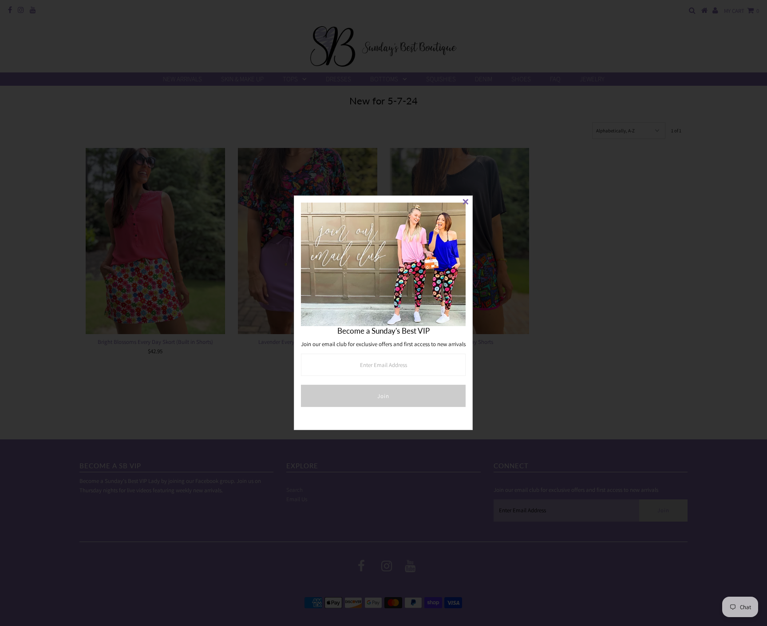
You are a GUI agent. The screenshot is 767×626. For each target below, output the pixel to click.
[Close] (465, 202)
